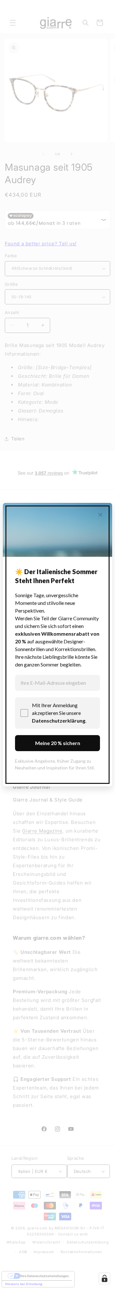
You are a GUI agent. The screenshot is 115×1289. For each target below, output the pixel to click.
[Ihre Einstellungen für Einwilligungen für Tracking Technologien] (104, 1278)
